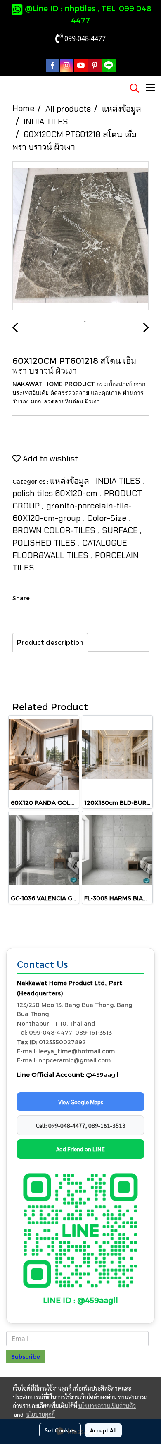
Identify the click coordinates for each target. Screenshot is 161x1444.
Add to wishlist (49, 458)
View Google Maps (80, 1101)
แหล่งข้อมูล (70, 480)
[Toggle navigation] (150, 88)
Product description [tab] (50, 642)
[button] (131, 88)
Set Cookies (60, 1430)
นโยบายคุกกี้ (40, 1414)
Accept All (103, 1430)
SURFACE (121, 530)
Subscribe (25, 1356)
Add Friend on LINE (80, 1149)
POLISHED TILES (45, 542)
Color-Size (107, 518)
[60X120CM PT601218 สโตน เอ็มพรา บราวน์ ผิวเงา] (80, 236)
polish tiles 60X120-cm (55, 493)
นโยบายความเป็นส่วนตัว (107, 1405)
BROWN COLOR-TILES (54, 530)
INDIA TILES (119, 480)
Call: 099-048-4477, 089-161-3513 (80, 1125)
